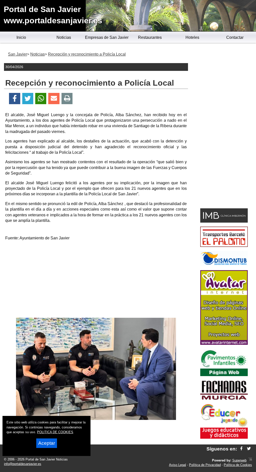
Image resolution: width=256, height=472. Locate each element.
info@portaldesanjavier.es (22, 464)
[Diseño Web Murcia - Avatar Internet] (250, 460)
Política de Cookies (238, 465)
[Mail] (53, 98)
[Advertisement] (96, 280)
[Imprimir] (67, 98)
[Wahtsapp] (40, 98)
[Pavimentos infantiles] (224, 375)
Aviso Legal (177, 465)
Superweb (239, 460)
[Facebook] (14, 98)
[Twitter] (27, 98)
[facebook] (241, 448)
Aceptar (46, 443)
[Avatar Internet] (224, 343)
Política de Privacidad (205, 465)
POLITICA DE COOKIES (55, 432)
